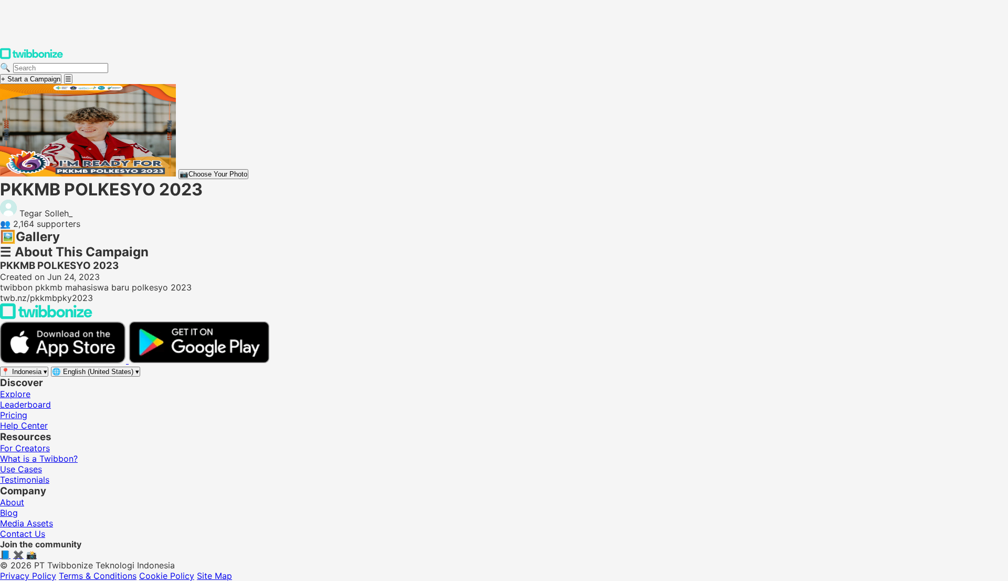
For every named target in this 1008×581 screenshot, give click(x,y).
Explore (15, 394)
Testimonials (24, 479)
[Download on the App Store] (64, 360)
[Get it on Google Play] (199, 360)
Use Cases (21, 469)
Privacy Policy (28, 575)
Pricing (13, 415)
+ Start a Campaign (30, 79)
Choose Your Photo (213, 174)
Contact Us (22, 533)
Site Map (214, 575)
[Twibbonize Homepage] (31, 56)
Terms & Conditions (97, 575)
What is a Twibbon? (39, 458)
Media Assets (26, 523)
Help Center (24, 425)
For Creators (25, 448)
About (12, 502)
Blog (9, 512)
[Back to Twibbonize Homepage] (46, 316)
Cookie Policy (166, 575)
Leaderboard (25, 404)
